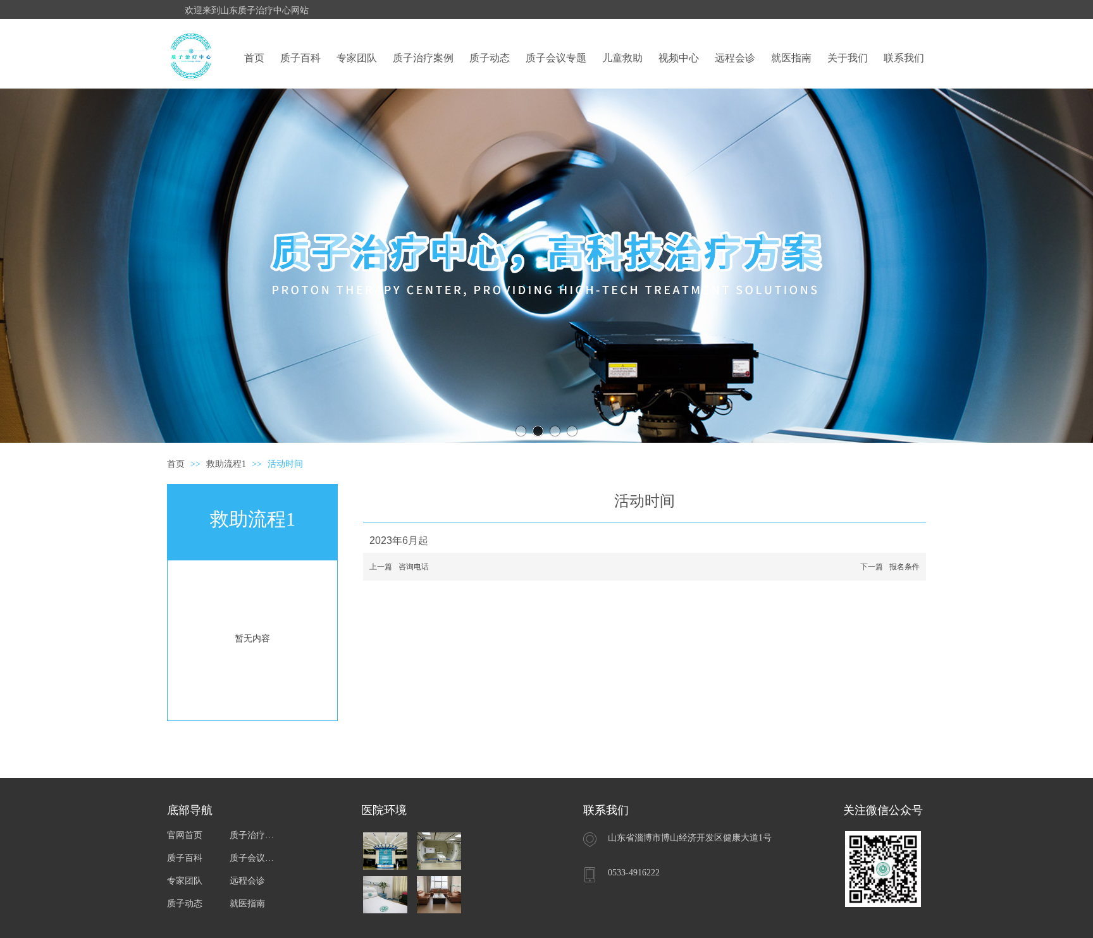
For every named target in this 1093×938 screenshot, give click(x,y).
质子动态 (184, 903)
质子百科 (184, 858)
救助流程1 (227, 464)
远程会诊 (247, 881)
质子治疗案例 (254, 835)
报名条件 (904, 566)
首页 (176, 464)
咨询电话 (413, 566)
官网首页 (184, 835)
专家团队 (184, 881)
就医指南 (247, 903)
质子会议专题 (254, 858)
